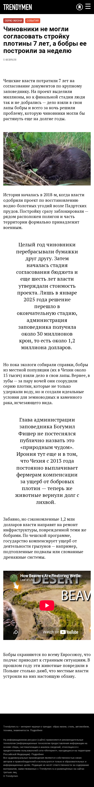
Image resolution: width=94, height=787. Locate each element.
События (33, 20)
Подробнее (36, 730)
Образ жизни (13, 20)
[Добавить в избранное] (79, 7)
